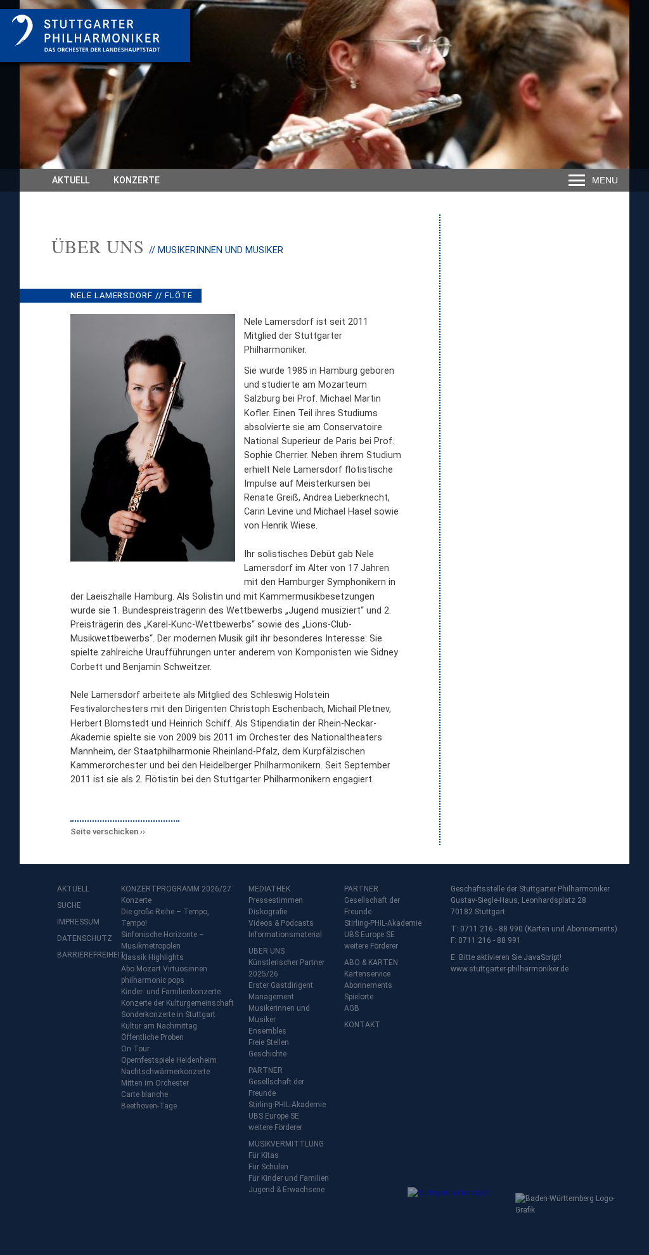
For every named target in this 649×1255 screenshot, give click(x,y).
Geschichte (267, 1053)
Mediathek (269, 888)
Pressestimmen (275, 900)
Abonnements (368, 985)
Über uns (98, 246)
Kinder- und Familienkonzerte (171, 991)
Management (271, 996)
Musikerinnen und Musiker (279, 1014)
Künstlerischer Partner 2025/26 (286, 968)
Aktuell (70, 180)
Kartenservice (367, 973)
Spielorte (358, 996)
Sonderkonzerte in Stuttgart (168, 1014)
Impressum (78, 921)
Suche (69, 905)
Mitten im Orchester (155, 1083)
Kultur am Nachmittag (159, 1026)
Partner (265, 1070)
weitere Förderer (275, 1127)
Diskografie (267, 911)
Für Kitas (263, 1155)
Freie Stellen (268, 1042)
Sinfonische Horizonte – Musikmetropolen (162, 940)
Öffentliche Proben (152, 1037)
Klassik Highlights (152, 957)
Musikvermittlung (286, 1144)
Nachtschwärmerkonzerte (165, 1071)
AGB (351, 1008)
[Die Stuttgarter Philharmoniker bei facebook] (68, 988)
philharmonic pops (152, 980)
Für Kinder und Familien (288, 1178)
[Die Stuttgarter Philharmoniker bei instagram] (96, 988)
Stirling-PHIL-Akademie (287, 1104)
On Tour (135, 1048)
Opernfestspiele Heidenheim (169, 1060)
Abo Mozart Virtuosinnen (164, 968)
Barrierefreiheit (82, 954)
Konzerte (136, 180)
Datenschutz (82, 938)
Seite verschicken (104, 831)
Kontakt (362, 1024)
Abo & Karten (371, 962)
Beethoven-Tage (149, 1105)
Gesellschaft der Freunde (276, 1087)
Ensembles (267, 1031)
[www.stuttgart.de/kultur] (459, 1212)
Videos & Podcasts (281, 923)
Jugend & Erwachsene (286, 1189)
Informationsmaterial (285, 934)
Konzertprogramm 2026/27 (176, 888)
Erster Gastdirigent (280, 985)
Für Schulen (268, 1166)
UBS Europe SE (273, 1116)
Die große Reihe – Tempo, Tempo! (165, 917)
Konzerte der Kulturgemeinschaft (177, 1003)
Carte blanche (144, 1094)
